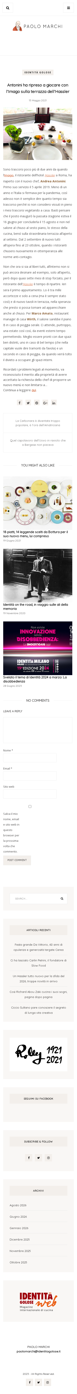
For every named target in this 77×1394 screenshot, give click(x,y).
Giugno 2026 (18, 1216)
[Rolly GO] (38, 1054)
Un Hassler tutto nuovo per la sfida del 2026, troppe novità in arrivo (38, 978)
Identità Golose (37, 72)
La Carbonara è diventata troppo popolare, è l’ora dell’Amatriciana (38, 423)
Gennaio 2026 (19, 1228)
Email (7, 768)
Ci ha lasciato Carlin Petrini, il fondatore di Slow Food (38, 963)
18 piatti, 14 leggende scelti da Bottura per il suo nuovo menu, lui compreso (35, 534)
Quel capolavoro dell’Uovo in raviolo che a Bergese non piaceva (38, 442)
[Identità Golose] (38, 1300)
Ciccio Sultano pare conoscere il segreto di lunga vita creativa (38, 1010)
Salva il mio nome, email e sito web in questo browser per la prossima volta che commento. (11, 832)
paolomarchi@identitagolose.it (39, 1351)
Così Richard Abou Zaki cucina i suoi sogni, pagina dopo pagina (38, 994)
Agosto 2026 (18, 1205)
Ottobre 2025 (18, 1262)
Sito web (8, 787)
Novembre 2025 (20, 1251)
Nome (8, 750)
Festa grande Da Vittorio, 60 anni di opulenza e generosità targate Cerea (38, 947)
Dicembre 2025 (20, 1239)
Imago (8, 175)
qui (34, 390)
